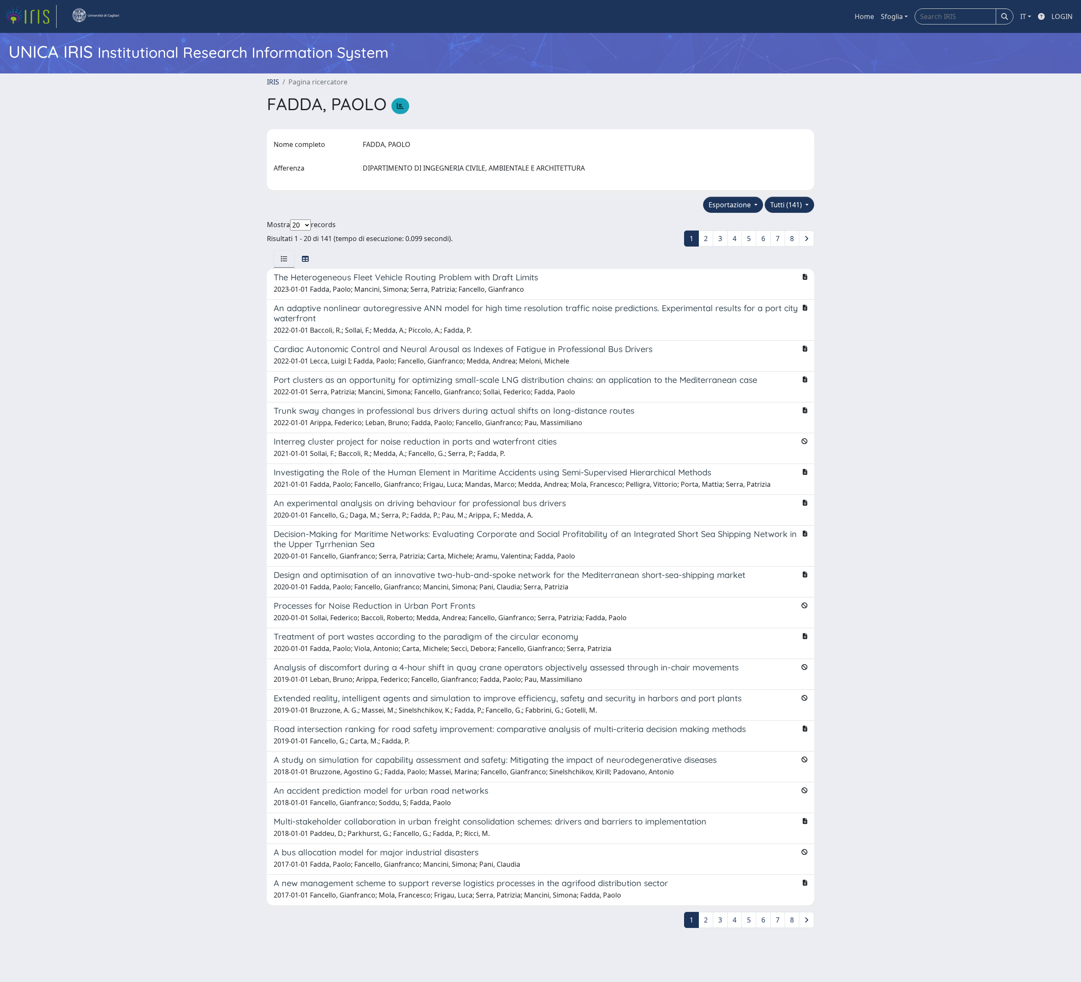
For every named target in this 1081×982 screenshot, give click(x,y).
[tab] (284, 259)
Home (864, 16)
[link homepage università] (95, 16)
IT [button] (1023, 16)
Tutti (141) (787, 204)
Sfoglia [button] (892, 16)
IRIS (273, 82)
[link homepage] (31, 16)
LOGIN (1062, 16)
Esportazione (730, 204)
